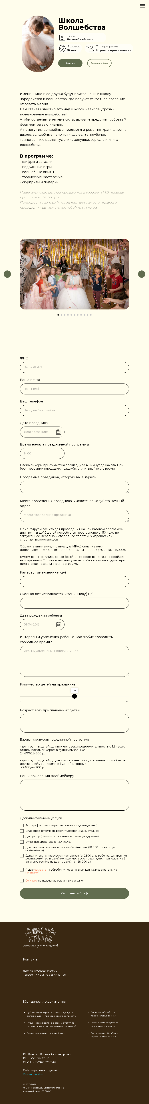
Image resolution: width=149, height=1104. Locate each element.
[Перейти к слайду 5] (71, 315)
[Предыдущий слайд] (7, 274)
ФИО (24, 358)
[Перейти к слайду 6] (74, 315)
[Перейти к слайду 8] (81, 315)
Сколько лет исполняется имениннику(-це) (57, 594)
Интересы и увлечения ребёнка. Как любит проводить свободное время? (66, 639)
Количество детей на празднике (47, 684)
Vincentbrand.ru (33, 1074)
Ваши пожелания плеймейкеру (47, 776)
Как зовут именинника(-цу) (43, 572)
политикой (32, 872)
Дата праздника (34, 423)
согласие (40, 869)
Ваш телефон (31, 401)
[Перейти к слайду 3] (64, 315)
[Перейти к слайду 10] (87, 315)
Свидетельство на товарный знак (46, 1033)
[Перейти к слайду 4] (68, 315)
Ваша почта (30, 380)
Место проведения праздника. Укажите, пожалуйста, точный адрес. (72, 503)
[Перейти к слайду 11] (91, 315)
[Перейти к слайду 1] (58, 315)
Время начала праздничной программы (54, 444)
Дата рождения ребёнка (41, 615)
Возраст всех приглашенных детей (50, 710)
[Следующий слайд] (141, 274)
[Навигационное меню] (142, 6)
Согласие (31, 880)
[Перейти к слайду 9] (84, 315)
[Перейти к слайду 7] (77, 315)
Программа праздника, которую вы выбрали (58, 477)
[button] (70, 63)
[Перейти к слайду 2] (61, 315)
